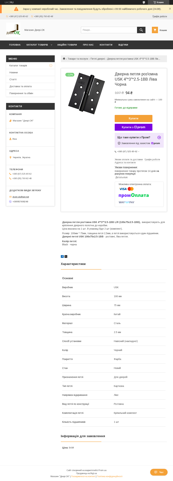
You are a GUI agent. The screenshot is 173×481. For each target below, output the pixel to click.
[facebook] (62, 257)
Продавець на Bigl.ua (86, 473)
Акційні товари (67, 45)
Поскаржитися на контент (83, 476)
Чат (161, 472)
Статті (13, 79)
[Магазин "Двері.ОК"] (13, 36)
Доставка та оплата (20, 86)
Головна (14, 45)
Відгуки (123, 45)
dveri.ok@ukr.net (21, 197)
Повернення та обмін (21, 93)
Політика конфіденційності (109, 476)
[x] (66, 257)
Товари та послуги (78, 58)
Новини (13, 72)
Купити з (127, 127)
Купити (133, 118)
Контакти (106, 45)
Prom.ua (102, 470)
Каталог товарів (37, 45)
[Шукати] (141, 30)
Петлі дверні (98, 58)
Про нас (88, 45)
